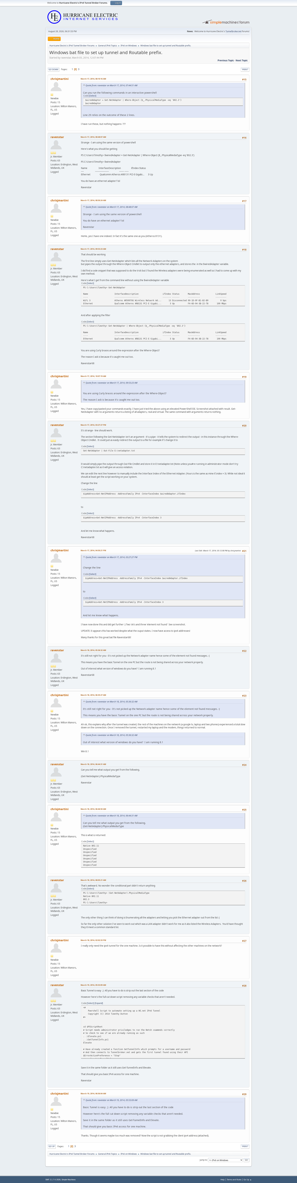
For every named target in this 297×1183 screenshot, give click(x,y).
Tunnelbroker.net (233, 31)
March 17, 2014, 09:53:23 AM (93, 249)
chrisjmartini (60, 79)
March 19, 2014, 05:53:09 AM (93, 985)
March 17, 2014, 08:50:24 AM (93, 200)
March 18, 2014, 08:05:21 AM (93, 880)
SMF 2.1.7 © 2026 (52, 1180)
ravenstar (57, 137)
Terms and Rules (234, 1179)
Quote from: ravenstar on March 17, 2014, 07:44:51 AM (111, 85)
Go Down (53, 69)
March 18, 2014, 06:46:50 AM (93, 809)
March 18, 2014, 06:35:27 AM (93, 695)
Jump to (203, 1159)
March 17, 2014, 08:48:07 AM (93, 137)
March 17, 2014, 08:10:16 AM (93, 78)
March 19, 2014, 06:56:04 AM (93, 1093)
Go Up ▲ (248, 1179)
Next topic (242, 60)
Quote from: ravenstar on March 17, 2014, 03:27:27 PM (111, 557)
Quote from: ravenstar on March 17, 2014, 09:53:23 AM (111, 382)
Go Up (52, 1146)
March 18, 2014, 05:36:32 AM (93, 650)
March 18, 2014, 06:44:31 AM (93, 764)
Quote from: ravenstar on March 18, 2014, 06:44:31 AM (111, 815)
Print (245, 69)
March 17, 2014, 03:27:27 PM (93, 425)
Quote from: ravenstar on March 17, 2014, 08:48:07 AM (111, 207)
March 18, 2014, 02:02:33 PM (93, 940)
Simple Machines (69, 1180)
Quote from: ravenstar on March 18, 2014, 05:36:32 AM (111, 701)
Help (223, 1179)
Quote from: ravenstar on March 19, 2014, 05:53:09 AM (111, 1100)
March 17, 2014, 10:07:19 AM (93, 376)
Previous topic (226, 60)
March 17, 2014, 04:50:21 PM (93, 550)
